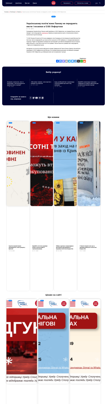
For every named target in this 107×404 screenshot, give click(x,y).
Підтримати (66, 3)
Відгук (35, 3)
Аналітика (18, 3)
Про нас (27, 3)
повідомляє (45, 33)
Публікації (9, 3)
